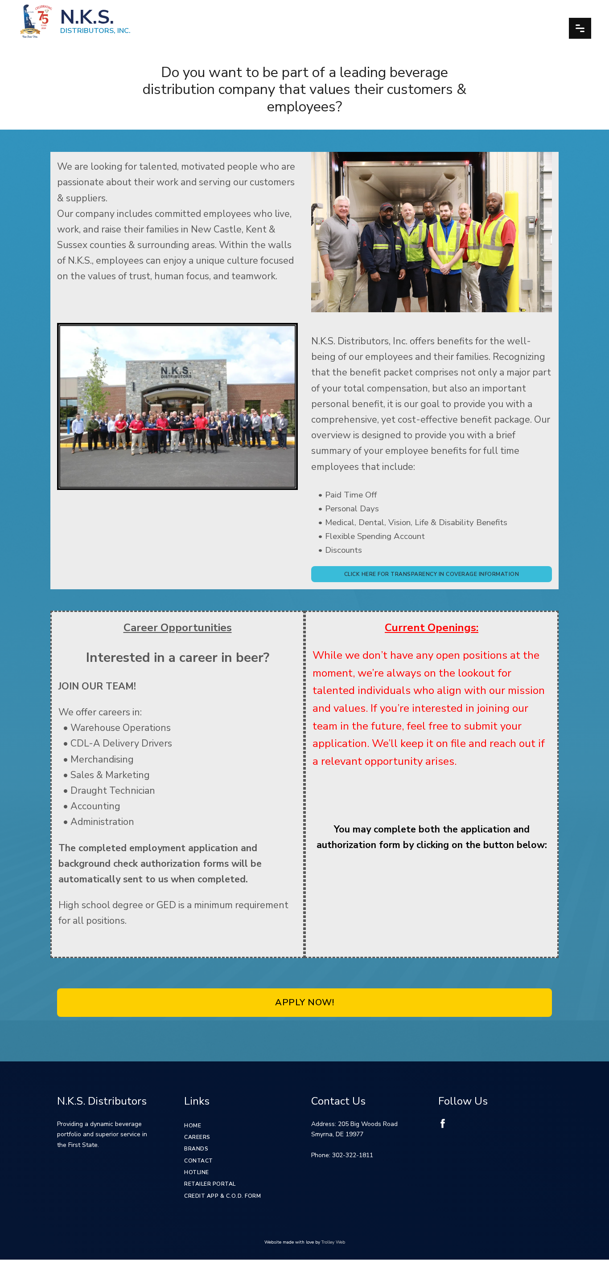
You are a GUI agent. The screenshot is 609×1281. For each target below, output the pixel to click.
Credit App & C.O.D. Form (222, 1195)
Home (192, 1125)
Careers (197, 1137)
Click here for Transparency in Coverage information (431, 574)
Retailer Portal (210, 1183)
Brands (196, 1148)
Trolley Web (333, 1242)
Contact (198, 1160)
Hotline (196, 1172)
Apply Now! (304, 1002)
